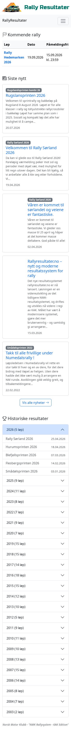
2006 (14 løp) (16, 680)
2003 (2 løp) (15, 712)
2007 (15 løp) (16, 670)
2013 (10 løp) (16, 607)
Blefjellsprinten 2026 (35, 455)
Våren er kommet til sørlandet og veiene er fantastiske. (46, 209)
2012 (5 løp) (15, 617)
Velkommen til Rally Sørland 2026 (31, 150)
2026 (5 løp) (15, 429)
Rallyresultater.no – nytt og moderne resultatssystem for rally (45, 268)
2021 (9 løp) (15, 522)
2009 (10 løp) (16, 649)
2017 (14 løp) (16, 565)
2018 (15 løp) (16, 554)
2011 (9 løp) (15, 628)
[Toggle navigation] (63, 21)
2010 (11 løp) (16, 638)
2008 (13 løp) (16, 659)
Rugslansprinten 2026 (25, 95)
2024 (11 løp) (16, 491)
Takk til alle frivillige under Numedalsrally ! (29, 355)
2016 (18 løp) (16, 575)
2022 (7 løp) (15, 512)
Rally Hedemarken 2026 (14, 57)
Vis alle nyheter (34, 402)
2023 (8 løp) (15, 501)
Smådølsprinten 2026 (35, 471)
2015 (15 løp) (16, 586)
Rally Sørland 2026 (35, 439)
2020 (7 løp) (15, 533)
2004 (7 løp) (15, 701)
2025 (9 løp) (15, 480)
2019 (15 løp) (16, 543)
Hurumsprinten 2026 (35, 447)
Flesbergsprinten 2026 (35, 463)
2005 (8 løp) (15, 691)
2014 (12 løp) (16, 596)
